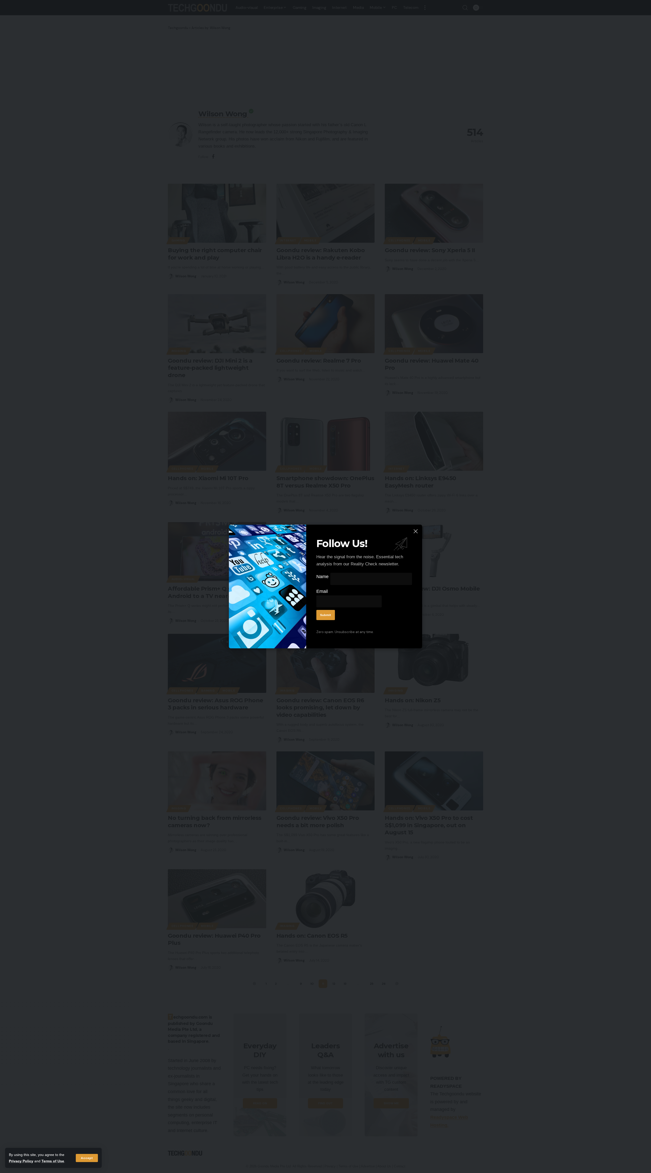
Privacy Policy (21, 1161)
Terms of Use (52, 1161)
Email (322, 591)
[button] (87, 1158)
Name (322, 576)
